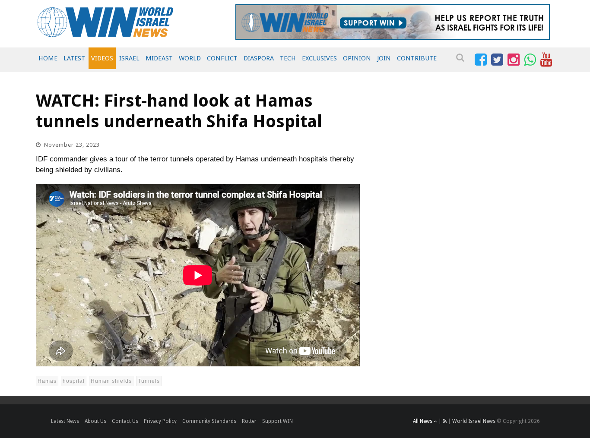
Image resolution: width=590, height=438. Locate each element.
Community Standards (209, 421)
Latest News (65, 421)
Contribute (417, 58)
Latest (74, 58)
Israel (129, 58)
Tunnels (149, 381)
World (190, 58)
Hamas (47, 381)
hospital (74, 381)
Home (47, 58)
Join (384, 58)
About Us (95, 421)
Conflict (222, 58)
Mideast (159, 58)
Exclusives (319, 58)
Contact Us (125, 421)
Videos (102, 58)
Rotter (249, 421)
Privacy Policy (160, 421)
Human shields (111, 381)
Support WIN (277, 421)
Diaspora (259, 58)
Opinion (357, 58)
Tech (288, 58)
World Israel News (473, 421)
